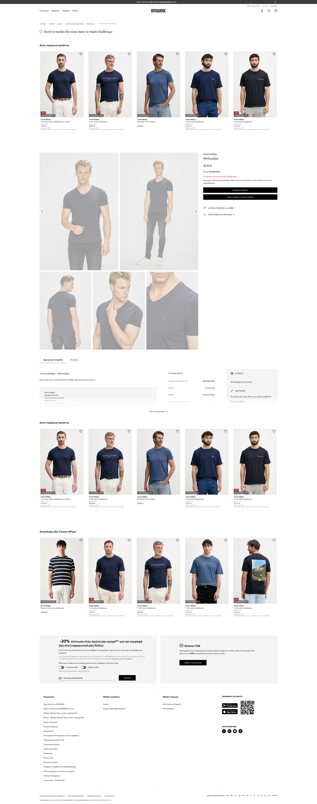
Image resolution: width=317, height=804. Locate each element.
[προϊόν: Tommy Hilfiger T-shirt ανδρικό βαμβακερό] (255, 571)
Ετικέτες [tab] (75, 360)
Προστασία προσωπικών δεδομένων (52, 796)
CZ (235, 795)
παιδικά (66, 10)
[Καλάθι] (275, 10)
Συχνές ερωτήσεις (51, 749)
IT (251, 795)
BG (228, 795)
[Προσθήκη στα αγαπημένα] (81, 54)
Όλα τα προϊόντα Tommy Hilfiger (240, 197)
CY (232, 795)
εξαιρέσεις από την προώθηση (122, 658)
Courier (106, 704)
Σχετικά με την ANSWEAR (54, 704)
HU (247, 795)
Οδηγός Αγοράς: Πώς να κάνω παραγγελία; (60, 713)
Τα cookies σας (109, 796)
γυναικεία (44, 10)
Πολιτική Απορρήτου (52, 776)
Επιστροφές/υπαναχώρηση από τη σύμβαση (61, 735)
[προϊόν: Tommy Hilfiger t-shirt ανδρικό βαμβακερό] (207, 84)
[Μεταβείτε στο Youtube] (235, 731)
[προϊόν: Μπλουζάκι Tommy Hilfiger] (158, 84)
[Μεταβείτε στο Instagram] (229, 731)
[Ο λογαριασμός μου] (262, 10)
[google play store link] (230, 705)
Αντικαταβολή (168, 709)
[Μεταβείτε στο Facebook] (224, 731)
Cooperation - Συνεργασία (54, 780)
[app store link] (230, 711)
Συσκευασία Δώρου (51, 744)
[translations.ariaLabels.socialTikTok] (240, 731)
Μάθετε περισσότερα (193, 663)
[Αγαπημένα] (268, 10)
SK (265, 795)
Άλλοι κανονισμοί (50, 722)
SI (262, 795)
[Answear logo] (158, 10)
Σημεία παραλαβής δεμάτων (114, 709)
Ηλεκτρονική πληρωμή (172, 704)
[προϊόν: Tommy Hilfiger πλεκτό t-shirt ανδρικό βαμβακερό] (62, 571)
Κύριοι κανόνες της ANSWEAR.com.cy (59, 709)
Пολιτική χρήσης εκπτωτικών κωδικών (59, 771)
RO (258, 795)
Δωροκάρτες (49, 731)
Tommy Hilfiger (210, 154)
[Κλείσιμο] (275, 2)
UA (269, 795)
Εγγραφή (127, 678)
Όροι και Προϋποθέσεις (76, 796)
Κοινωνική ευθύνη (51, 762)
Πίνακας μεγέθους (238, 401)
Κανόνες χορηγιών (51, 726)
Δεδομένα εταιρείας (94, 796)
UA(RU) (274, 795)
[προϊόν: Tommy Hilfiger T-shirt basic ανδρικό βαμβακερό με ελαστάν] (62, 84)
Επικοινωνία (48, 758)
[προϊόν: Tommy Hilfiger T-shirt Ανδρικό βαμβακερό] (110, 84)
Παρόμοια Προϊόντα (240, 190)
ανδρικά (55, 10)
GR (239, 795)
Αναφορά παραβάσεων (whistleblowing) (60, 767)
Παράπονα (48, 753)
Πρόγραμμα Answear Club (54, 740)
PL (254, 795)
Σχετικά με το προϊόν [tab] (53, 360)
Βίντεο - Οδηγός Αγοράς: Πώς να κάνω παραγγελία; (64, 717)
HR (243, 795)
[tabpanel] (158, 388)
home (75, 10)
